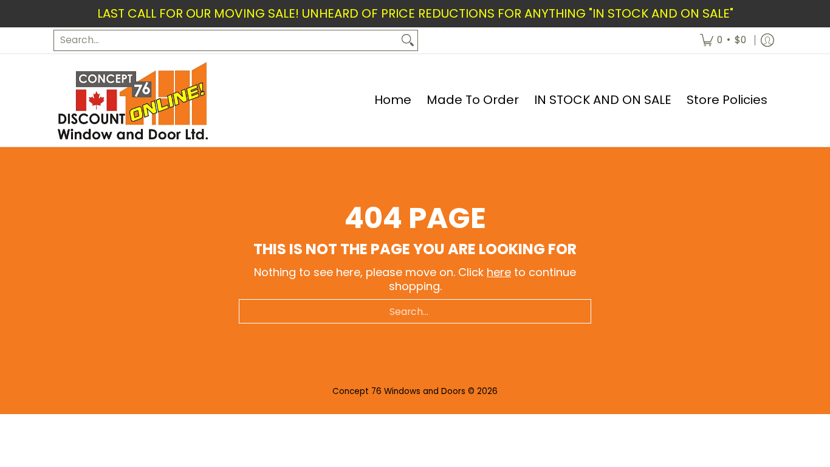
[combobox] (226, 40)
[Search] (407, 40)
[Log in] (767, 40)
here (499, 272)
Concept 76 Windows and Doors (400, 391)
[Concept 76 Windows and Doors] (132, 100)
